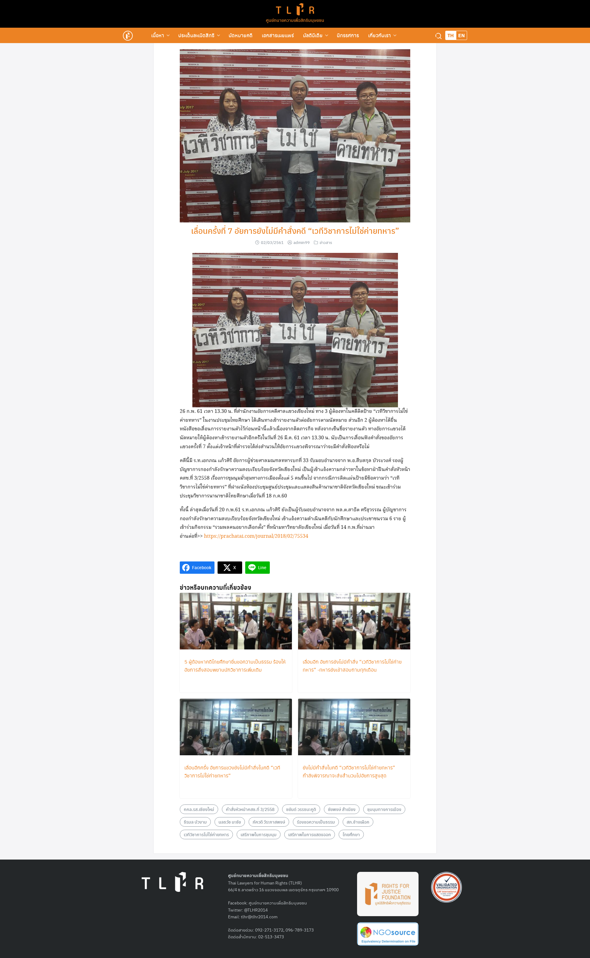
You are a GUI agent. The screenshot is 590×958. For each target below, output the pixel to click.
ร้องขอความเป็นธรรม (316, 822)
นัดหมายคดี (241, 35)
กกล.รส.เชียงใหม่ (199, 809)
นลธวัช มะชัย (229, 822)
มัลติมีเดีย (313, 35)
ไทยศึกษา (351, 834)
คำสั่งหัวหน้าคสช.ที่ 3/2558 (250, 809)
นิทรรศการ (348, 35)
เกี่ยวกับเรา (379, 35)
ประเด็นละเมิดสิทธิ (196, 35)
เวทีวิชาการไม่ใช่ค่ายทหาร (206, 834)
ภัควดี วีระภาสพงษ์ (269, 822)
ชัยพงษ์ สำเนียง (342, 809)
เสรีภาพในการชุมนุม (259, 834)
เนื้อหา (157, 35)
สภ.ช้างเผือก (358, 822)
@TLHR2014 (256, 910)
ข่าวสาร (326, 242)
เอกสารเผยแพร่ (278, 35)
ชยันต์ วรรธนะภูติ (301, 809)
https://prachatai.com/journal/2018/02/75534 (256, 536)
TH (450, 35)
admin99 (301, 242)
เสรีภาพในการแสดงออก (309, 834)
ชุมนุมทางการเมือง (384, 809)
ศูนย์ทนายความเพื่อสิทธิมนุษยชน (295, 20)
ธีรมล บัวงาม (195, 822)
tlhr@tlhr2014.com (259, 916)
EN (461, 35)
